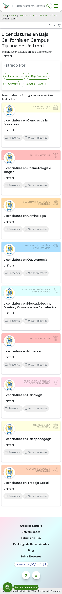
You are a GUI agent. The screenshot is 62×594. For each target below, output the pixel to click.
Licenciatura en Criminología (24, 216)
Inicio (3, 15)
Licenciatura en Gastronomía (25, 259)
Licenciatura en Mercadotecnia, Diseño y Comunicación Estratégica (29, 305)
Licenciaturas (25, 15)
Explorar (13, 15)
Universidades (31, 532)
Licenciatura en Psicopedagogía (27, 439)
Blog (31, 550)
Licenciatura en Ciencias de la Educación (25, 122)
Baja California (40, 15)
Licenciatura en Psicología (22, 395)
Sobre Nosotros (31, 556)
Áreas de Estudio (31, 526)
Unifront (53, 15)
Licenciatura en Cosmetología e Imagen (27, 170)
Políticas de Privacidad (49, 591)
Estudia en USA (31, 538)
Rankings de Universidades (31, 544)
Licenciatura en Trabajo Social (26, 483)
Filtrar (52, 25)
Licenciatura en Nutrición (22, 351)
